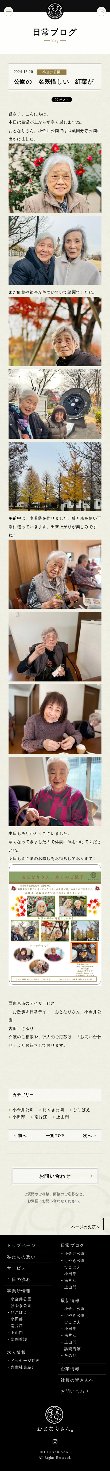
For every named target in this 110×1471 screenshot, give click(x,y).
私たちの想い (21, 1257)
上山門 (62, 1117)
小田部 (19, 1117)
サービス (16, 1268)
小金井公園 (23, 1110)
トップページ (21, 1245)
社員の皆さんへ (77, 1380)
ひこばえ (81, 1110)
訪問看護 (19, 1339)
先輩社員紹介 (23, 1367)
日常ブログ (73, 1245)
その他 (70, 1356)
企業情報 (70, 1368)
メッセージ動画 (25, 1361)
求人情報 (16, 1352)
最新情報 (70, 1300)
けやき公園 (53, 1110)
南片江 (40, 1117)
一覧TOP (55, 1135)
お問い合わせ (75, 1391)
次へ (87, 1135)
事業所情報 (19, 1291)
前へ (22, 1135)
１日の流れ (19, 1279)
